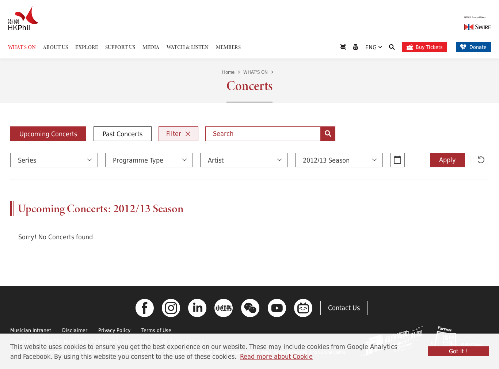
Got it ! (458, 351)
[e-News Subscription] (355, 47)
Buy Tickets (429, 47)
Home (228, 72)
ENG (371, 47)
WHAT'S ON (255, 72)
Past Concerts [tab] (122, 133)
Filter (173, 133)
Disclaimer (74, 330)
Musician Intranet (30, 330)
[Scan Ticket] (343, 47)
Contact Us (344, 307)
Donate (478, 47)
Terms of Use (156, 330)
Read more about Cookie (276, 356)
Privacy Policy (114, 330)
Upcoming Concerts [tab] (48, 133)
